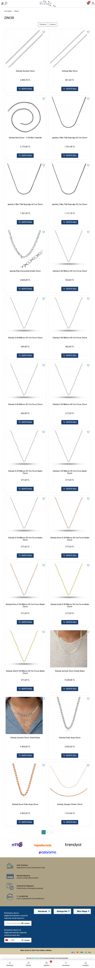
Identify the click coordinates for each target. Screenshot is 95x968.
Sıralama (52, 24)
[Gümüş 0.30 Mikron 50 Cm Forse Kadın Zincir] (69, 448)
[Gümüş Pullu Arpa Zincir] (69, 715)
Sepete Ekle (27, 89)
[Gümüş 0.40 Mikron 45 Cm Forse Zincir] (25, 382)
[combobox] (7, 940)
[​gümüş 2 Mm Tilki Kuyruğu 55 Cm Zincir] (69, 182)
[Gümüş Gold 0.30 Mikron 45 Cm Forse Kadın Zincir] (25, 648)
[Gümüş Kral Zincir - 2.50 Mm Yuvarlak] (25, 115)
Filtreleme (42, 24)
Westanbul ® (37, 958)
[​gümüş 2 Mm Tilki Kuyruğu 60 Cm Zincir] (25, 182)
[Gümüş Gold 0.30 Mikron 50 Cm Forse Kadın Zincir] (69, 582)
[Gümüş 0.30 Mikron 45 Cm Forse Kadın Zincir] (25, 515)
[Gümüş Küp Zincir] (69, 48)
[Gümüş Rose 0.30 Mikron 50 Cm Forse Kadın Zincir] (69, 515)
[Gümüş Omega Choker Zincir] (69, 782)
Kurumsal (42, 911)
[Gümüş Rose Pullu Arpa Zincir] (25, 782)
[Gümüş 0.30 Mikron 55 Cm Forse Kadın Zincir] (25, 448)
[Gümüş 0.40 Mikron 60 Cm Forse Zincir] (69, 248)
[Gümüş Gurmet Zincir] (25, 48)
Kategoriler (62, 911)
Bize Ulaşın (82, 911)
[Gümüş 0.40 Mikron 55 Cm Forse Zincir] (25, 315)
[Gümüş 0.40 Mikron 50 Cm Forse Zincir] (69, 315)
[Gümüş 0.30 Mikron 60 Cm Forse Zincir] (69, 382)
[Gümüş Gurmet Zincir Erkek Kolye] (69, 648)
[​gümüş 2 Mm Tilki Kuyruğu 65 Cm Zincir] (69, 115)
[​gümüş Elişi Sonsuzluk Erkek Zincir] (25, 248)
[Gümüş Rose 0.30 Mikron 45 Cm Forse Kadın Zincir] (25, 582)
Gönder (27, 923)
